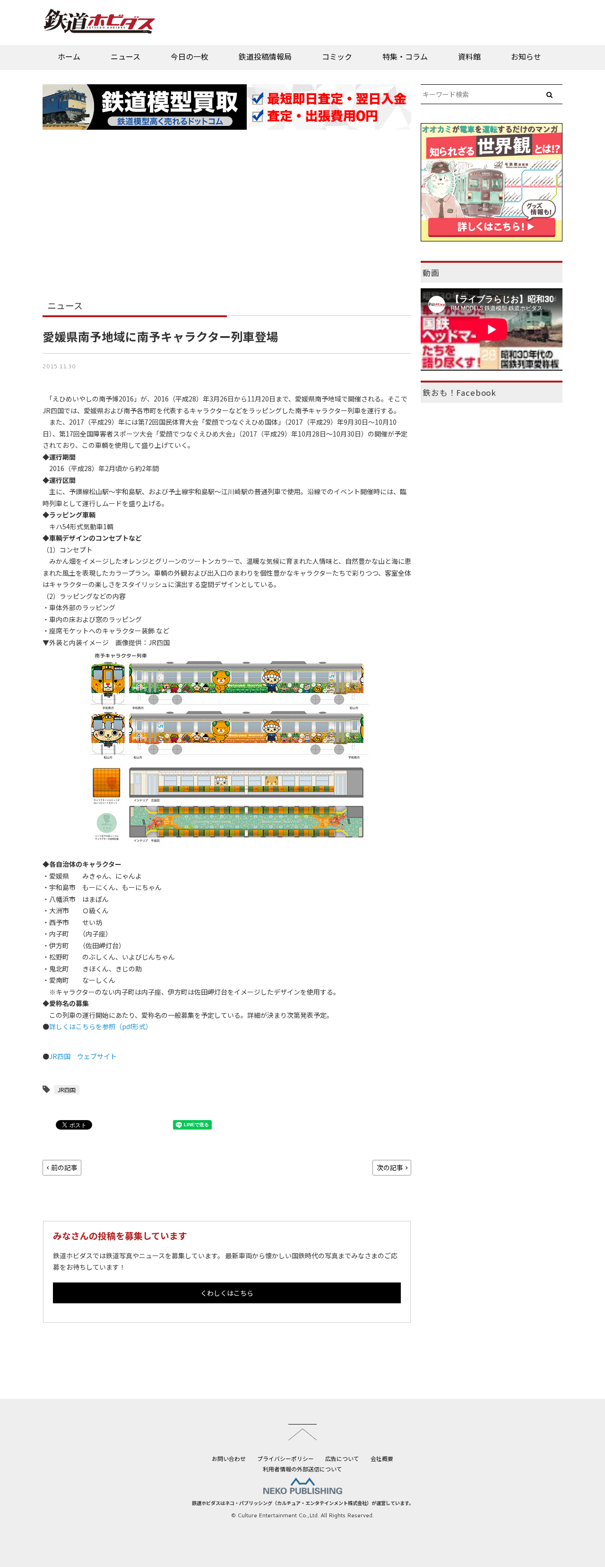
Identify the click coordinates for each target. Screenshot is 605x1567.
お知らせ (526, 56)
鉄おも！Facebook (459, 392)
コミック (337, 56)
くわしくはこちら (226, 1293)
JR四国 (67, 1090)
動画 (431, 272)
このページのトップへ (302, 1432)
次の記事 (390, 1167)
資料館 (469, 56)
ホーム (69, 56)
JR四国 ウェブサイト (83, 1056)
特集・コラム (405, 56)
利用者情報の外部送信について (302, 1469)
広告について (342, 1458)
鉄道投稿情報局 (265, 56)
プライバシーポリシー (285, 1458)
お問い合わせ (229, 1458)
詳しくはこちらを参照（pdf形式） (100, 1026)
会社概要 (382, 1458)
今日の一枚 (189, 56)
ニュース (125, 56)
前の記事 (64, 1167)
